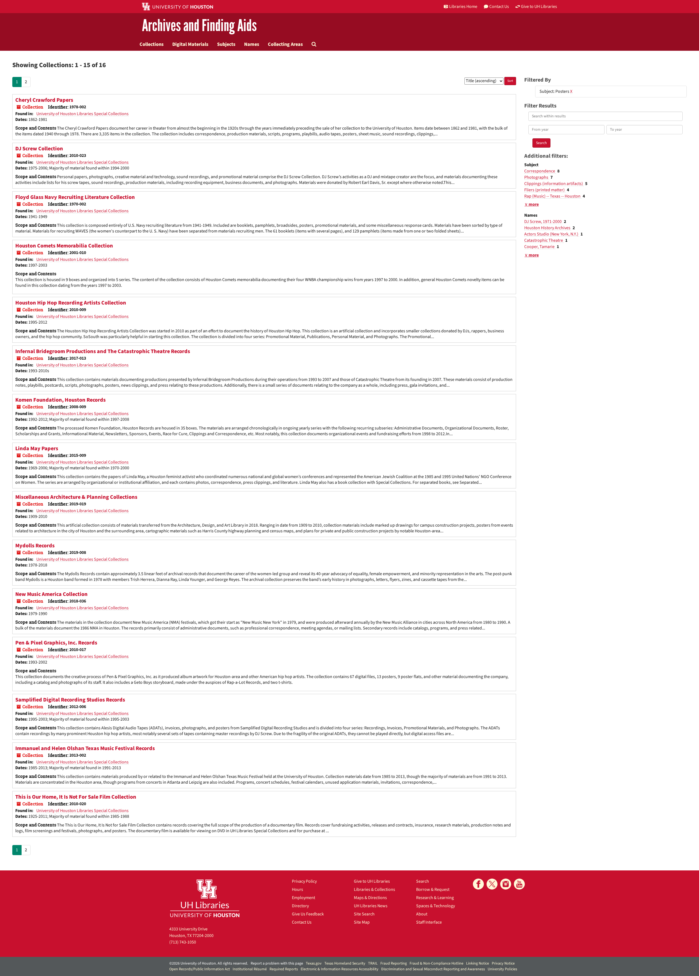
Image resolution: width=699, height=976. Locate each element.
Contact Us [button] (499, 7)
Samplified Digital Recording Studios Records (70, 700)
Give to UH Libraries (372, 881)
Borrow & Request (432, 890)
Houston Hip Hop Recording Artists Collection (70, 303)
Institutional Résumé (250, 969)
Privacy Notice (503, 963)
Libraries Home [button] (463, 7)
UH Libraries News (370, 906)
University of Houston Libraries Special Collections (82, 114)
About (421, 914)
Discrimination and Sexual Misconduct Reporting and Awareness (433, 969)
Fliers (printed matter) (544, 190)
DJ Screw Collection (39, 149)
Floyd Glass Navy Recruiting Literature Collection (75, 197)
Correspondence (540, 171)
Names (251, 44)
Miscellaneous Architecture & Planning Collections (76, 497)
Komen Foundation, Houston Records (60, 400)
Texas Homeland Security (344, 963)
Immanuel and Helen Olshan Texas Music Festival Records (85, 748)
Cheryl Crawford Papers (44, 100)
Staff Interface (429, 922)
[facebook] (478, 884)
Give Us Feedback (308, 914)
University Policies (502, 969)
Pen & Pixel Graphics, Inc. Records (56, 643)
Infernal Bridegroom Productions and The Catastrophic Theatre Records (102, 351)
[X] (492, 884)
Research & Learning (435, 898)
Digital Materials (190, 44)
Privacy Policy (304, 881)
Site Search (364, 914)
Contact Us (302, 922)
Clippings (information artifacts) (554, 184)
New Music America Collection (51, 594)
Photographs (536, 177)
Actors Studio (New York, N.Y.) (551, 234)
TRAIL (373, 963)
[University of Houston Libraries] (204, 898)
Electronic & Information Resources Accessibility (339, 969)
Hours (297, 890)
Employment (303, 898)
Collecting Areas (285, 44)
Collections (152, 44)
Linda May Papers (36, 448)
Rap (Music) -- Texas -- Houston (552, 196)
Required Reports (283, 969)
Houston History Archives (547, 228)
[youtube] (519, 884)
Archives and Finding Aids (199, 25)
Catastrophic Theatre (544, 240)
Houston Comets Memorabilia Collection (64, 246)
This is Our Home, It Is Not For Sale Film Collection (75, 797)
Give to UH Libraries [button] (539, 7)
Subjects (226, 44)
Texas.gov (314, 963)
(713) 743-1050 (182, 942)
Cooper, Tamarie (539, 247)
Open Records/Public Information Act (199, 969)
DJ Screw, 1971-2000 (543, 222)
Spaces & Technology (435, 906)
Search (422, 881)
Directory (300, 906)
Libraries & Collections (374, 890)
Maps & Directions (370, 898)
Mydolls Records (35, 546)
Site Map (362, 922)
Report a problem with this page (277, 963)
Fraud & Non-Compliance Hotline (436, 963)
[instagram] (505, 884)
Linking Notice (477, 963)
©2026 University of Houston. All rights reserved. (208, 963)
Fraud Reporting (393, 963)
